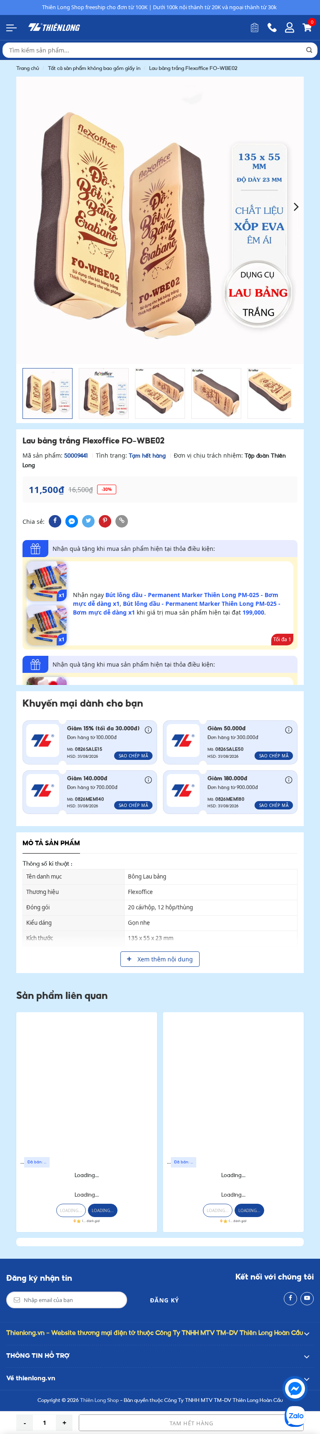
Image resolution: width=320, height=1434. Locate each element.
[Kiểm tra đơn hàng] (254, 27)
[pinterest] (105, 521)
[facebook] (55, 521)
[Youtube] (307, 1298)
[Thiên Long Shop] (54, 27)
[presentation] (23, 206)
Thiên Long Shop (99, 1400)
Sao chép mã (133, 756)
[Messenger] (295, 1389)
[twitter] (88, 521)
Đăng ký (164, 1300)
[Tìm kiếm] (309, 49)
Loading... (87, 1175)
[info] (148, 729)
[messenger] (71, 521)
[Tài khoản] (289, 27)
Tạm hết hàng (191, 1423)
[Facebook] (290, 1298)
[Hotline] (272, 27)
